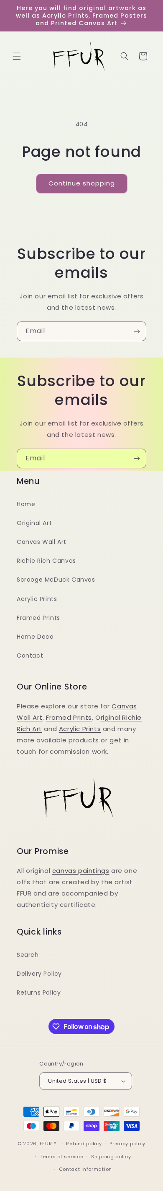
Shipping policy (111, 1156)
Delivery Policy (39, 973)
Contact (30, 655)
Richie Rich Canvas (46, 560)
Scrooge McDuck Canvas (56, 579)
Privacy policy (127, 1143)
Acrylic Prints (37, 599)
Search (28, 955)
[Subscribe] (136, 331)
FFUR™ (48, 1143)
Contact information (85, 1169)
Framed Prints (38, 618)
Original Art (34, 523)
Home (26, 504)
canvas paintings (81, 870)
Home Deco (35, 636)
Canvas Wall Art (41, 542)
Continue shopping (81, 183)
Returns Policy (39, 992)
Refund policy (84, 1143)
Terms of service (61, 1156)
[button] (17, 56)
